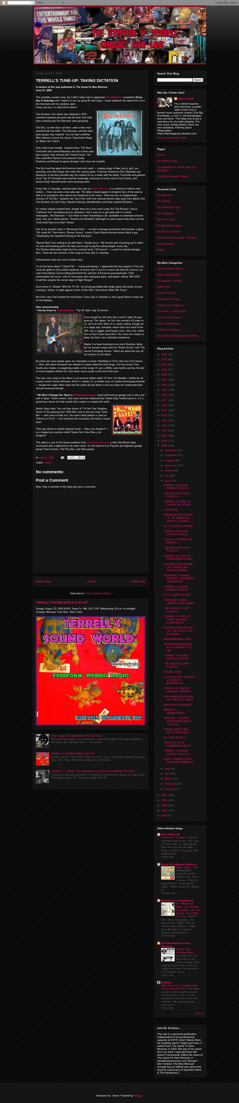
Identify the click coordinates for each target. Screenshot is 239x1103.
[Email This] (69, 457)
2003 (164, 815)
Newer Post (43, 581)
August (168, 470)
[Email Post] (62, 457)
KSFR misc (163, 286)
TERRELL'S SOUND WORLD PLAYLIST (62, 602)
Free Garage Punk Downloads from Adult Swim (76, 735)
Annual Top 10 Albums (170, 305)
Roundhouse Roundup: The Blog (176, 237)
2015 (164, 410)
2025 (164, 359)
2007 (164, 795)
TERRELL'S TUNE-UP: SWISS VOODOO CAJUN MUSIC (177, 619)
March (168, 778)
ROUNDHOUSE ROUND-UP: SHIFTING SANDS (179, 698)
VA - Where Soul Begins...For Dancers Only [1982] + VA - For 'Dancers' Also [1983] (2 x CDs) (188, 910)
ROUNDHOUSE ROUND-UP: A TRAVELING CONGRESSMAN (179, 567)
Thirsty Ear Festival (168, 329)
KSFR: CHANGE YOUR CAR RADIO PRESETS (179, 760)
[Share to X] (76, 457)
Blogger (138, 1095)
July (167, 475)
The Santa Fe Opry (168, 299)
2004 (164, 810)
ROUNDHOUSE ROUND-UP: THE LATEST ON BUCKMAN (179, 631)
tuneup (48, 462)
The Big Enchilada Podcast (173, 176)
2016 (164, 405)
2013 (164, 420)
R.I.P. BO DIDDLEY (175, 737)
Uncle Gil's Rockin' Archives (179, 864)
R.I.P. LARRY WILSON (177, 594)
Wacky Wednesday (168, 274)
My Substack (164, 195)
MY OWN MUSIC (167, 160)
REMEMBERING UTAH (177, 639)
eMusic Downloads (168, 323)
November (171, 455)
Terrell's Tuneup (166, 292)
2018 (164, 394)
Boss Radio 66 (170, 834)
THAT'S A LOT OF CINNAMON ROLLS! (177, 744)
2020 (164, 384)
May (167, 768)
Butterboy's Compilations (177, 900)
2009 (164, 440)
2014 (164, 415)
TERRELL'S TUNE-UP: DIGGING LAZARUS (177, 690)
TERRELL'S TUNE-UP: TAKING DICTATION (177, 503)
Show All (199, 1013)
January (169, 788)
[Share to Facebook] (80, 457)
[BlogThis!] (73, 457)
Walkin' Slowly (184, 867)
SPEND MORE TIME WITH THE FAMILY (176, 731)
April (167, 773)
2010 (164, 435)
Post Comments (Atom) (98, 593)
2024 (164, 364)
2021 (164, 379)
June (167, 480)
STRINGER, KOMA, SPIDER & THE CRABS (179, 601)
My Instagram (165, 213)
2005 (164, 805)
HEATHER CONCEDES (177, 704)
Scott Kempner (65, 310)
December (171, 450)
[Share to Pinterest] (83, 457)
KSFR (160, 249)
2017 (164, 400)
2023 (164, 369)
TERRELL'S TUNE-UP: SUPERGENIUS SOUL (178, 557)
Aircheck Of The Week (174, 837)
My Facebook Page (168, 207)
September (171, 465)
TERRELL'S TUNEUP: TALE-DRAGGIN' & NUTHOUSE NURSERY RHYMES (93, 771)
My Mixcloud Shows (169, 231)
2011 (164, 430)
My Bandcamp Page (169, 225)
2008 (164, 445)
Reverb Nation (165, 243)
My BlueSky (164, 200)
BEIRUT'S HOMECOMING (174, 711)
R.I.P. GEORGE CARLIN (178, 526)
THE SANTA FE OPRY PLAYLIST (177, 495)
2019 (164, 389)
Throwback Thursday (169, 280)
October (169, 460)
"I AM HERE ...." (173, 509)
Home (91, 581)
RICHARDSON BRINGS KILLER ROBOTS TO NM (178, 647)
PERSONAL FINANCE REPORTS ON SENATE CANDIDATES (179, 578)
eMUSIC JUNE (172, 671)
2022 (164, 374)
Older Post (138, 581)
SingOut (166, 982)
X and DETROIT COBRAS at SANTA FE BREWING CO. (179, 680)
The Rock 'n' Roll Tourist (171, 311)
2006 (164, 800)
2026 (164, 354)
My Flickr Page (166, 219)
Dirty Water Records (98, 442)
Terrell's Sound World (169, 268)
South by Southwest (169, 317)
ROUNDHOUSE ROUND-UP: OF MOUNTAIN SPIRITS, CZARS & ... (179, 518)
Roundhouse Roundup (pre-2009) (177, 335)
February (170, 783)
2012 (164, 425)
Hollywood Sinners (85, 395)
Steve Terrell (186, 98)
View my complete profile (172, 137)
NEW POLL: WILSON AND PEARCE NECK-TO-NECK (178, 721)
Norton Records (99, 188)
